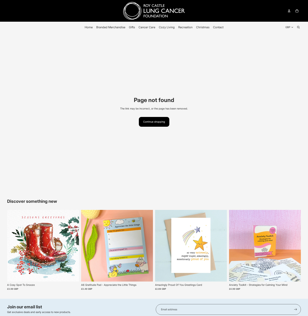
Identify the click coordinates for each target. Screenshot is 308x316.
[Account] (289, 11)
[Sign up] (295, 309)
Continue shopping (154, 121)
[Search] (298, 27)
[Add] (73, 276)
